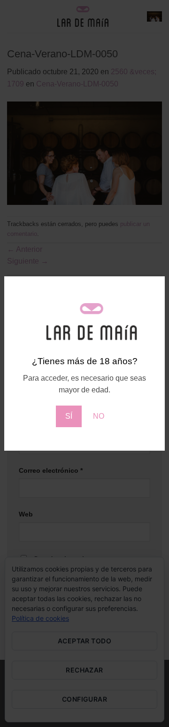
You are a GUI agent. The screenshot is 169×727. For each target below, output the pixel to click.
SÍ (68, 416)
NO (98, 416)
